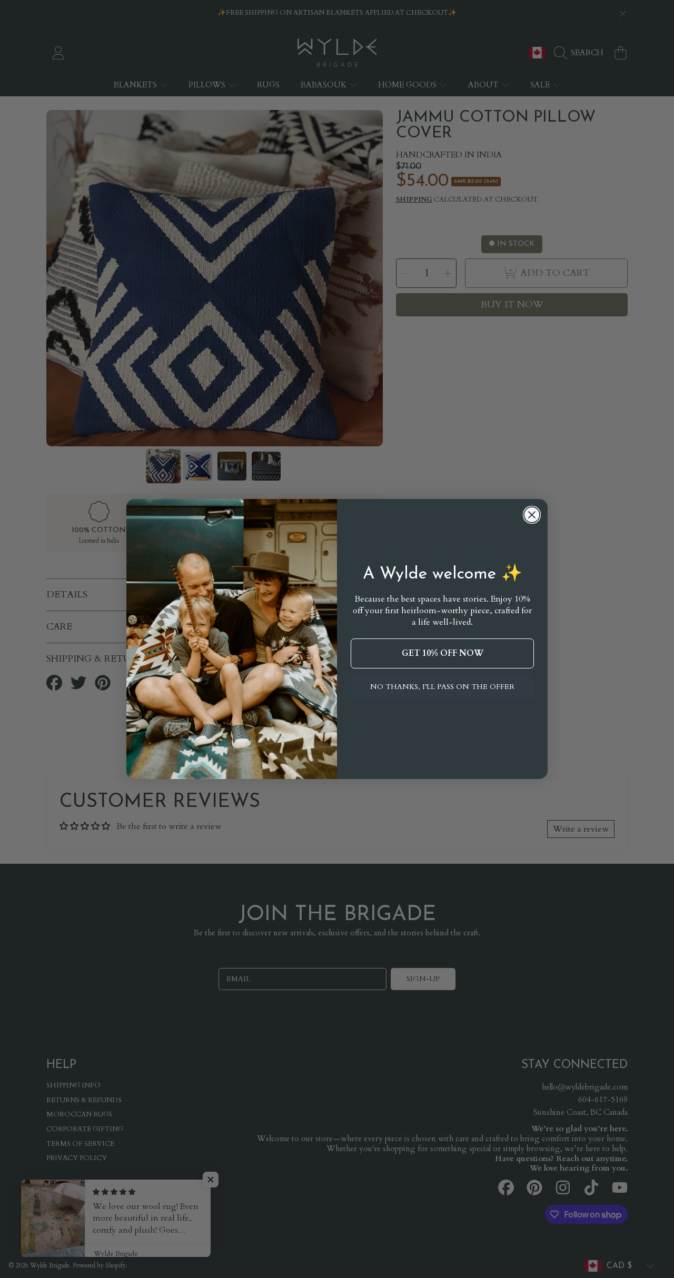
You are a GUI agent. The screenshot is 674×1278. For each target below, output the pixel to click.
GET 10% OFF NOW (442, 653)
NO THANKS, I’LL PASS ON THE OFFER (442, 687)
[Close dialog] (532, 515)
